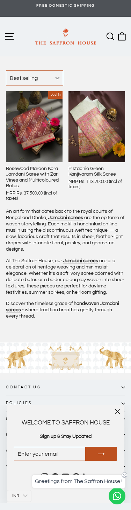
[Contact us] (117, 496)
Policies (19, 403)
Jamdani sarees (80, 260)
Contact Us (23, 387)
